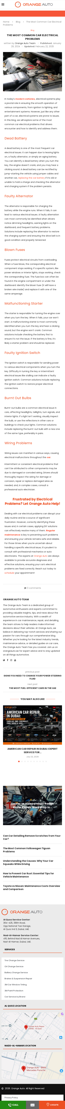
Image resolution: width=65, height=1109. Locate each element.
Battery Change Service (16, 972)
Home (6, 21)
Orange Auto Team (25, 43)
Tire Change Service (14, 960)
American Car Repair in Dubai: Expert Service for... (32, 750)
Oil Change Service (14, 966)
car (49, 457)
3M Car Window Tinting (16, 984)
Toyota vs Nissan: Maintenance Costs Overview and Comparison (31, 887)
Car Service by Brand (15, 996)
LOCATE (54, 1104)
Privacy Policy (11, 1097)
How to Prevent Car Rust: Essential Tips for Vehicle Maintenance (28, 875)
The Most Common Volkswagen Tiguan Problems (26, 850)
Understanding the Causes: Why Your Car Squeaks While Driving (28, 862)
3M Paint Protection (14, 990)
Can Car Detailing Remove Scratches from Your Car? (32, 837)
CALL (15, 1105)
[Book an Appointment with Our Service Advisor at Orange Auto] (32, 1105)
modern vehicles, (25, 98)
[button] (5, 733)
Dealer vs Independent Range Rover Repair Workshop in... (32, 805)
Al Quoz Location (15, 1005)
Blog (18, 21)
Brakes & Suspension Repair (18, 978)
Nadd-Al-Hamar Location (20, 1045)
